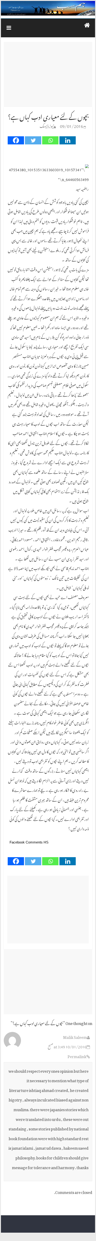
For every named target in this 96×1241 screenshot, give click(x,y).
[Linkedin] (67, 140)
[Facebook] (16, 140)
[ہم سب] (48, 8)
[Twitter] (33, 140)
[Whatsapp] (50, 140)
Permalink (77, 1055)
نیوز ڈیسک (47, 125)
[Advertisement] (48, 74)
